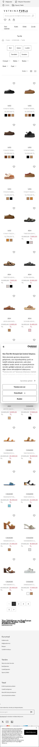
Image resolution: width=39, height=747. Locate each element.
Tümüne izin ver (19, 387)
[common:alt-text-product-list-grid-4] (31, 71)
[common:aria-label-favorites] (5, 20)
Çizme (19, 48)
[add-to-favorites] (14, 83)
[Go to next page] (14, 610)
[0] (14, 20)
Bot (10, 48)
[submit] (31, 712)
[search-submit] (33, 16)
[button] (22, 71)
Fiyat (12, 66)
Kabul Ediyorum (31, 732)
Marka (15, 61)
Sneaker (24, 54)
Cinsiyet (5, 61)
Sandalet (14, 54)
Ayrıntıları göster (26, 381)
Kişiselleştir (18, 393)
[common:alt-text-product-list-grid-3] (35, 71)
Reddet (19, 399)
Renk (4, 66)
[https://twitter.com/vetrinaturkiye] (2, 721)
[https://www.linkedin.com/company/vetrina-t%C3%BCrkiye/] (12, 722)
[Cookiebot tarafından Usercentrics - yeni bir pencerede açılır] (28, 346)
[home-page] (3, 40)
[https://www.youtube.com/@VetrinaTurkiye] (7, 722)
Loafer (27, 48)
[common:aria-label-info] (9, 20)
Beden (24, 61)
